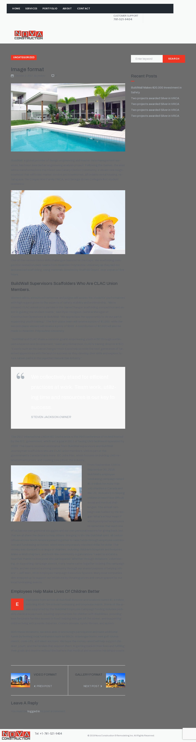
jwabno (41, 75)
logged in (34, 711)
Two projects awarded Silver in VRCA (155, 98)
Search (174, 58)
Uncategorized (23, 57)
